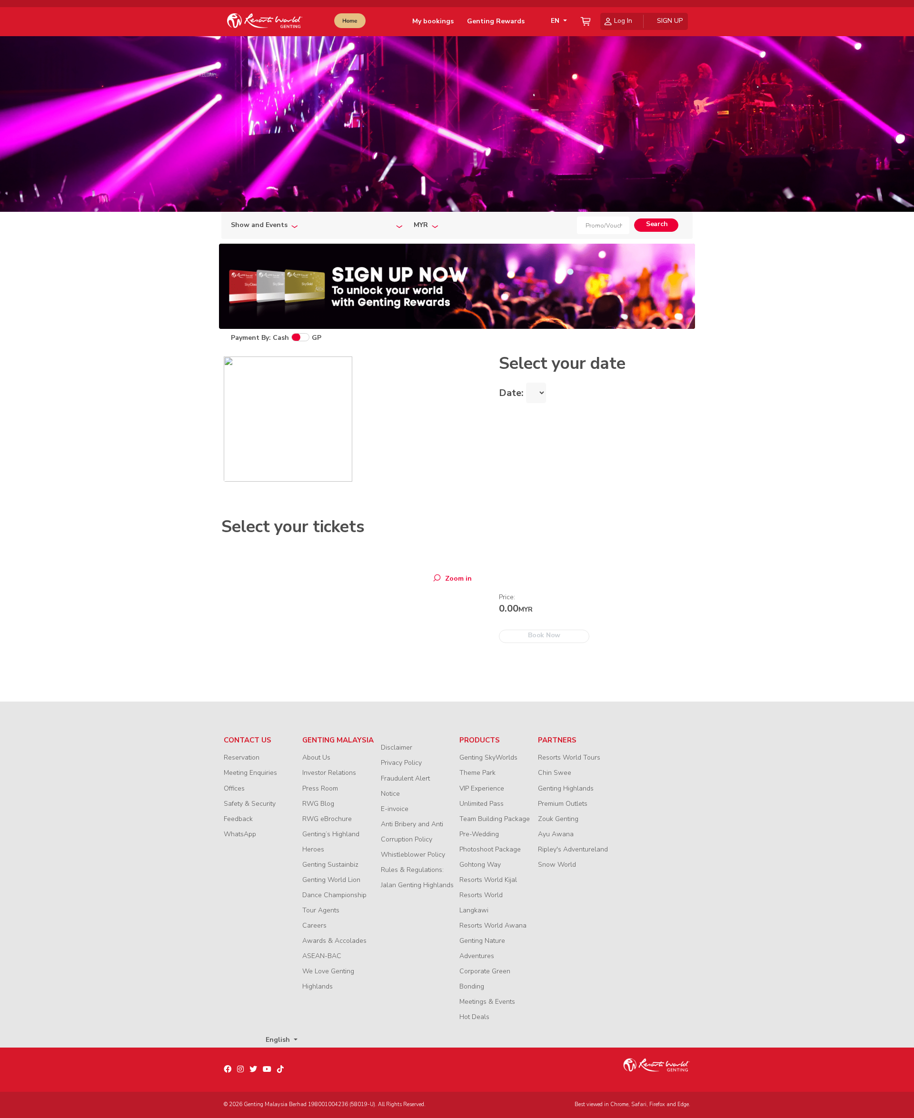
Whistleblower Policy (413, 854)
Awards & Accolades (334, 940)
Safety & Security (250, 803)
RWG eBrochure (327, 818)
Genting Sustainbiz (330, 864)
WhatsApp (240, 834)
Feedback (238, 818)
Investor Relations (329, 772)
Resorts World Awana (493, 925)
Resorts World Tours (569, 757)
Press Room (320, 788)
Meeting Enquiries (250, 772)
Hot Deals (474, 1016)
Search (656, 223)
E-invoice (394, 808)
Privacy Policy (401, 762)
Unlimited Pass (481, 803)
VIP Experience (481, 788)
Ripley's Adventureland (573, 849)
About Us (316, 757)
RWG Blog (318, 803)
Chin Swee (554, 772)
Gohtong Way (480, 864)
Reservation (241, 757)
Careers (314, 925)
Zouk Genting (558, 818)
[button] (557, 21)
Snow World (557, 864)
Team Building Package (494, 818)
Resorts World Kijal (488, 879)
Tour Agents (320, 910)
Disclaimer (396, 747)
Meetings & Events (487, 1001)
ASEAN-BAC (321, 955)
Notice (390, 793)
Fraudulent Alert (405, 778)
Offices (234, 788)
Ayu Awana (556, 834)
